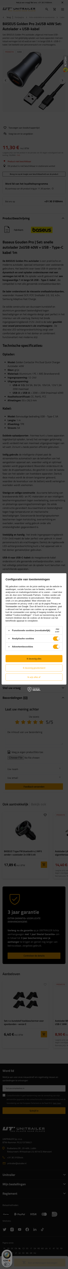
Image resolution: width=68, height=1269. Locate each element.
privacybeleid (25, 601)
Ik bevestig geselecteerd (34, 667)
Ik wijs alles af (34, 677)
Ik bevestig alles (34, 658)
